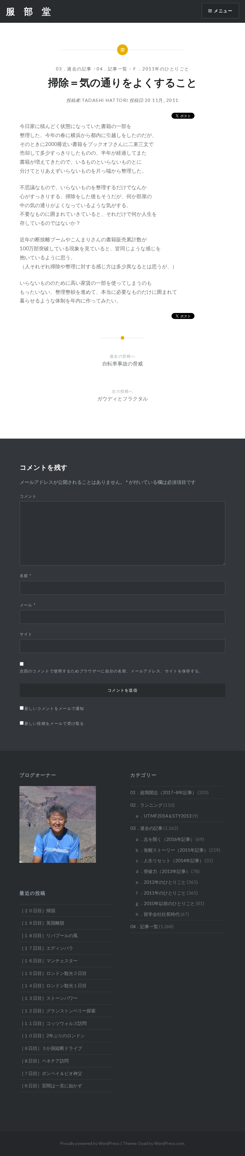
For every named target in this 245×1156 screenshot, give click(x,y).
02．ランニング (146, 805)
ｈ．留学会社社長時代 (157, 914)
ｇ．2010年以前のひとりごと (165, 903)
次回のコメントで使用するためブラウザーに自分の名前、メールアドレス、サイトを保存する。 (111, 671)
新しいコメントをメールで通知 (54, 708)
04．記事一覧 (112, 68)
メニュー (223, 10)
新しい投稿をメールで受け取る (54, 723)
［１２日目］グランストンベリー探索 (57, 1010)
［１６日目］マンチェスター (48, 960)
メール (28, 605)
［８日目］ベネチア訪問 (44, 1060)
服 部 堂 (28, 11)
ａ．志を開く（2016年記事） (165, 839)
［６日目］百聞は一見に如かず (50, 1085)
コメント (28, 496)
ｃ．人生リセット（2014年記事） (169, 860)
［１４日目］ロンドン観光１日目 (53, 985)
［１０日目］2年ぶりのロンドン (52, 1035)
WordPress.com (169, 1143)
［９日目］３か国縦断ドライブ (50, 1048)
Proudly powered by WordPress (90, 1143)
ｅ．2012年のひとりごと (160, 882)
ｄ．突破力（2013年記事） (162, 871)
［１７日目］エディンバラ (46, 948)
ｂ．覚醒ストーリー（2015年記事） (171, 850)
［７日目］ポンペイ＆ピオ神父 (50, 1073)
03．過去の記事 (74, 68)
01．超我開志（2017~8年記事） (163, 792)
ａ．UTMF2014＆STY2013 (163, 815)
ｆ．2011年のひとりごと (160, 68)
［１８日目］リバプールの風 (48, 935)
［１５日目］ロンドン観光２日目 (53, 973)
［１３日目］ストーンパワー (48, 998)
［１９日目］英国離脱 (41, 922)
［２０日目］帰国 (37, 910)
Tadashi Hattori (105, 100)
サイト (26, 634)
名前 (25, 575)
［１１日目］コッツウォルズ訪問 (53, 1023)
